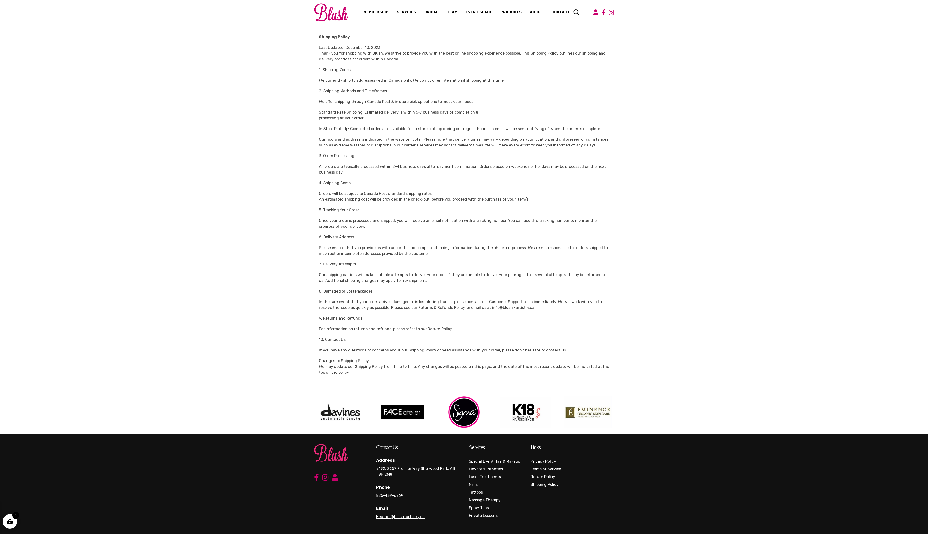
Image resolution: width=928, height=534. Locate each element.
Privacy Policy (543, 461)
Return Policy (543, 477)
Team (452, 12)
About (536, 12)
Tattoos (476, 492)
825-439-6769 (389, 495)
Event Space (479, 12)
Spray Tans (479, 507)
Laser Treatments (485, 477)
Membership (376, 12)
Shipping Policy (544, 484)
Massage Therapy (484, 500)
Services (406, 12)
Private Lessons (483, 515)
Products (511, 12)
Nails (473, 484)
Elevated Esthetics (486, 469)
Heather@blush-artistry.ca (400, 516)
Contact (560, 12)
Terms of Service (546, 469)
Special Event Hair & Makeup (494, 461)
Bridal (431, 12)
